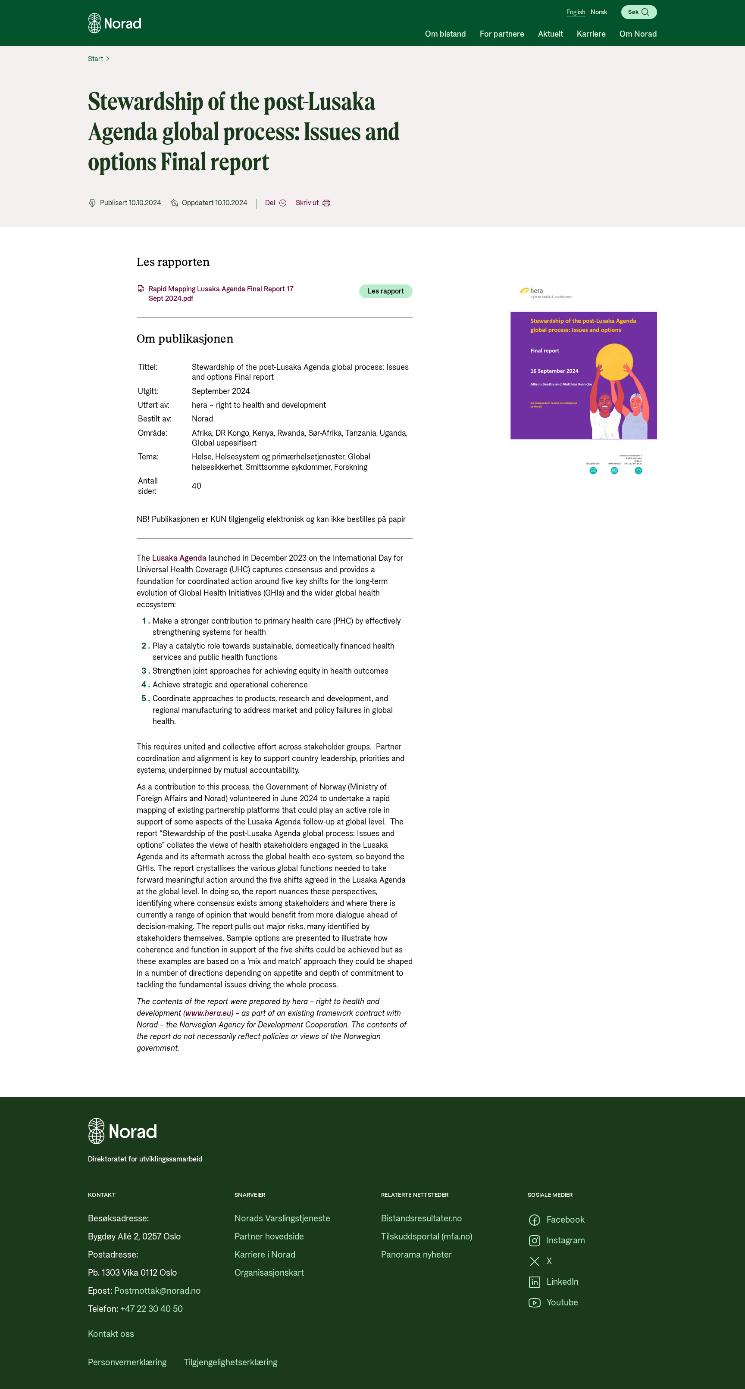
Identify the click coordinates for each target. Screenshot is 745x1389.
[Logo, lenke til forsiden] (114, 23)
